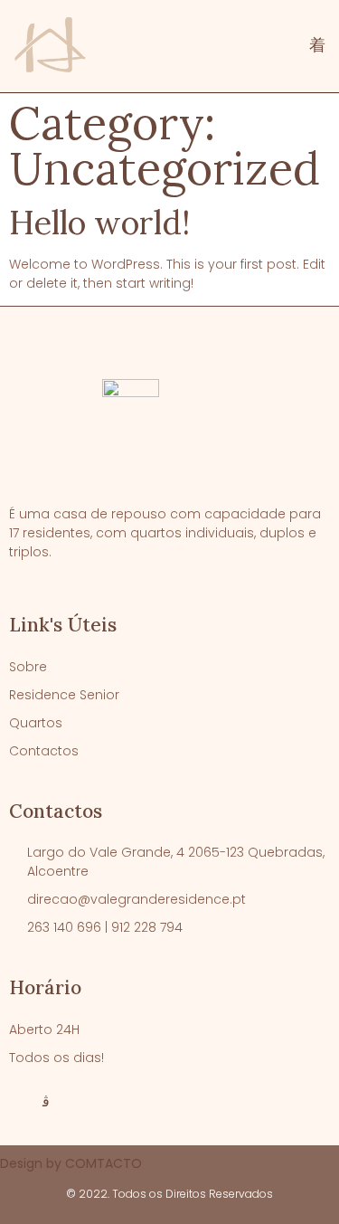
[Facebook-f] (16, 1102)
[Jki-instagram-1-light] (46, 1102)
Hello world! (99, 222)
